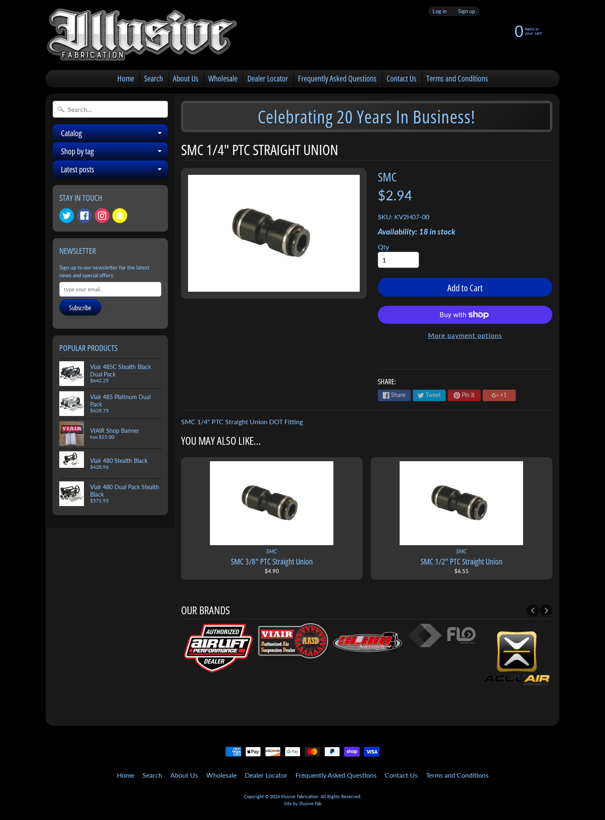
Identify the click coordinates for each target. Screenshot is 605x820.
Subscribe (80, 307)
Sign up (466, 11)
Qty (383, 247)
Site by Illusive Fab (302, 803)
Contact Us (401, 78)
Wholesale (222, 78)
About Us (185, 78)
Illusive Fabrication (299, 796)
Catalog (114, 135)
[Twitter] (66, 215)
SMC (387, 177)
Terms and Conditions (457, 78)
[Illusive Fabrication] (143, 35)
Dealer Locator (267, 78)
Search (153, 78)
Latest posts (114, 171)
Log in (440, 11)
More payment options (465, 335)
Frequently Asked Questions (337, 78)
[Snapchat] (119, 215)
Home (125, 78)
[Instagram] (102, 215)
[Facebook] (84, 215)
